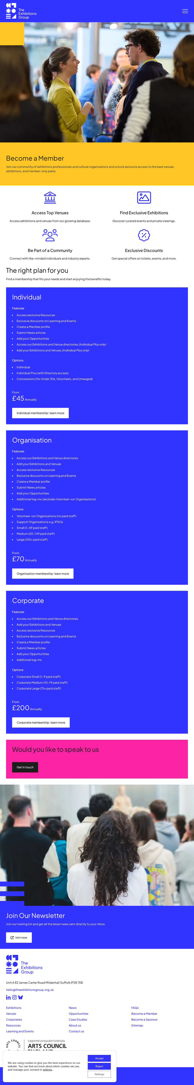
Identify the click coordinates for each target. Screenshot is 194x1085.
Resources (13, 1025)
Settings (99, 1074)
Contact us (76, 1031)
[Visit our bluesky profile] (20, 997)
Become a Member (144, 1013)
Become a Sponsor (144, 1019)
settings (47, 1069)
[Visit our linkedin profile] (8, 997)
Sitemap (137, 1025)
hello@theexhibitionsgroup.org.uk (30, 989)
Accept (99, 1058)
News (73, 1007)
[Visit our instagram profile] (14, 997)
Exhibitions (13, 1007)
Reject (99, 1066)
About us (75, 1025)
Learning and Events (20, 1031)
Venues (11, 1013)
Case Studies (78, 1019)
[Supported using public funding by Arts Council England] (97, 1047)
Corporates (14, 1019)
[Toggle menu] (185, 11)
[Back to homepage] (21, 11)
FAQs (135, 1007)
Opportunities (78, 1013)
